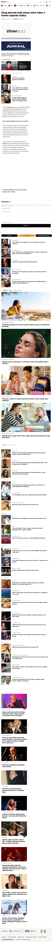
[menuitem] (46, 2)
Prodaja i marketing (12, 937)
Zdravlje (37, 5)
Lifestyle (30, 5)
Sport (17, 5)
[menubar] (46, 2)
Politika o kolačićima (42, 937)
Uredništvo (4, 937)
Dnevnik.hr (5, 5)
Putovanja (24, 5)
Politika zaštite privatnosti (31, 937)
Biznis (43, 5)
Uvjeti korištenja (20, 937)
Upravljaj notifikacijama (8, 939)
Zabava (49, 5)
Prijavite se (26, 225)
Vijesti (12, 5)
